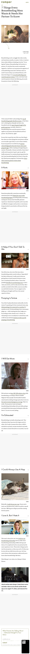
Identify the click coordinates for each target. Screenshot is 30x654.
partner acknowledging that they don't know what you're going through (13, 146)
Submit (5, 642)
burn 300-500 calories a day (18, 393)
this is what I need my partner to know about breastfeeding (14, 160)
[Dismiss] (28, 641)
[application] (15, 574)
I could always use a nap (13, 504)
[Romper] (6, 2)
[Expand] (23, 641)
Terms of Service (20, 644)
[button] (15, 574)
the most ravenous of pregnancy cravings (11, 402)
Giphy (27, 190)
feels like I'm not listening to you (14, 282)
